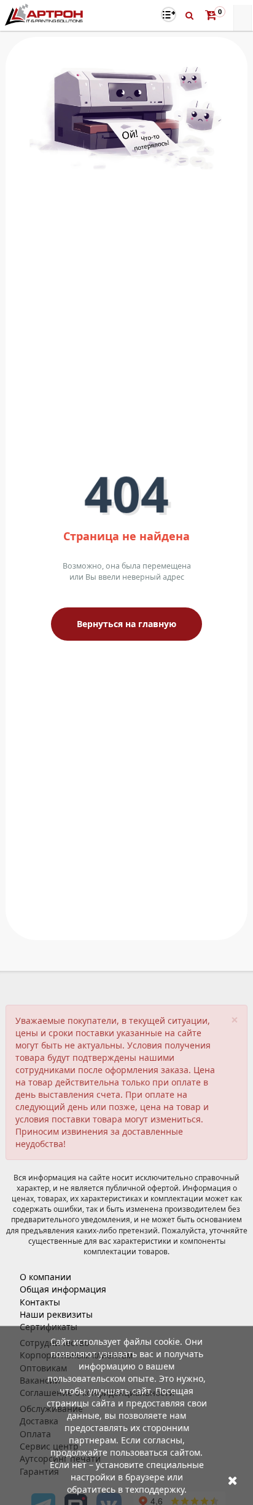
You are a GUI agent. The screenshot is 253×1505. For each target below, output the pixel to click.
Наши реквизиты (56, 1314)
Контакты (40, 1302)
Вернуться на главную (126, 624)
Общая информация (63, 1289)
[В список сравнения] (168, 14)
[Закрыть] (233, 1480)
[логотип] (45, 14)
